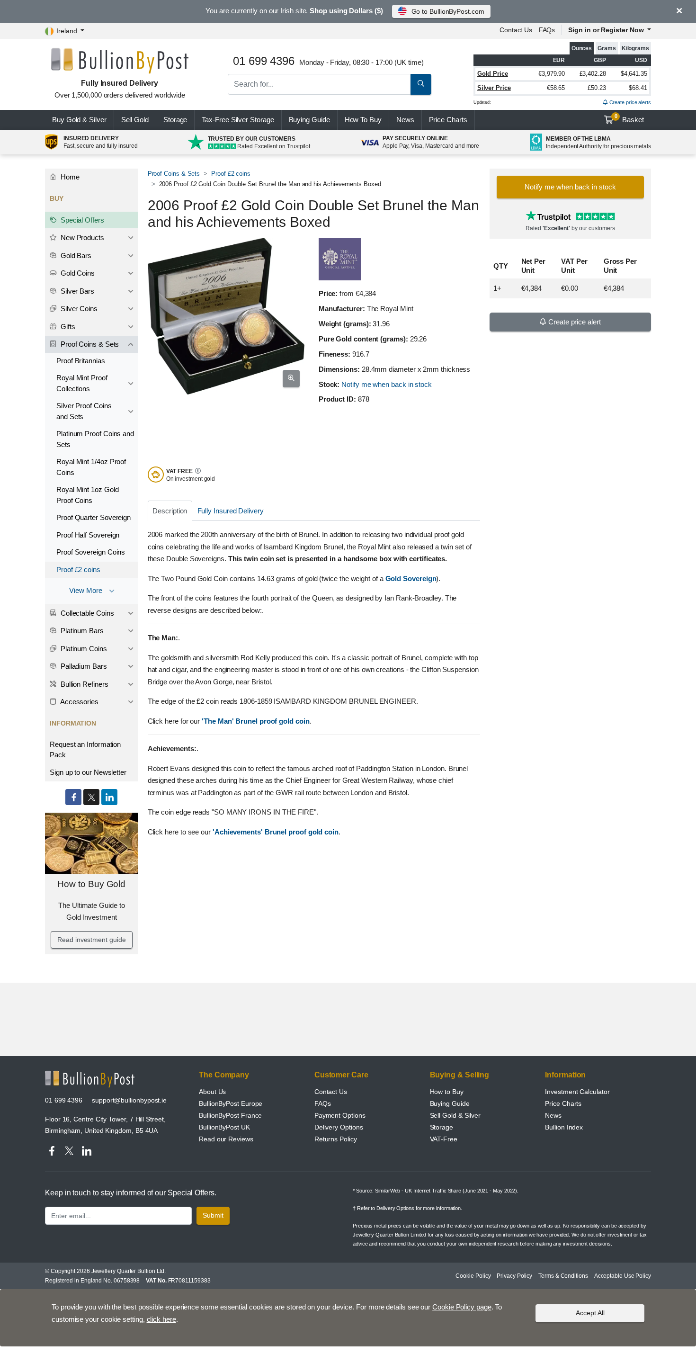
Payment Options (340, 1115)
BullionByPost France (230, 1115)
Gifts (67, 327)
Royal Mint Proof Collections (81, 383)
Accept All (590, 1313)
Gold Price (492, 73)
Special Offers (81, 220)
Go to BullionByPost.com (447, 11)
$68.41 (638, 87)
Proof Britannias (80, 361)
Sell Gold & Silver (455, 1115)
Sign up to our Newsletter (88, 772)
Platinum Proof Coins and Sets (95, 439)
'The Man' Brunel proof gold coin (255, 721)
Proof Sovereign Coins (90, 552)
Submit (213, 1215)
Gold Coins (77, 273)
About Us (212, 1091)
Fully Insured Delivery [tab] (230, 511)
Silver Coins (78, 309)
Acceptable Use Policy (622, 1276)
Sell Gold (135, 120)
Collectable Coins (86, 613)
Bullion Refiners (83, 684)
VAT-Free (443, 1139)
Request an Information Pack (85, 749)
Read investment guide (91, 939)
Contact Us (330, 1091)
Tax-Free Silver (238, 120)
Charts (448, 120)
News (405, 120)
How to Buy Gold (91, 884)
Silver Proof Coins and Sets (84, 411)
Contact (516, 30)
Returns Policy (335, 1139)
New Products (81, 237)
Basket (629, 118)
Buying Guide (309, 120)
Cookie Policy (473, 1276)
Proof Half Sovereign (87, 535)
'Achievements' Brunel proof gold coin (276, 832)
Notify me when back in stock (386, 384)
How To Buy (363, 120)
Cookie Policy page (461, 1307)
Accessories (78, 702)
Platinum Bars (81, 631)
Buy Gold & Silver (79, 120)
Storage (175, 120)
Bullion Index (564, 1127)
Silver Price (494, 87)
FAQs (547, 30)
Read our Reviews (226, 1139)
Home (69, 177)
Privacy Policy (514, 1276)
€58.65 (556, 87)
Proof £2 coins (230, 173)
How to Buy (447, 1091)
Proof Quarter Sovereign (93, 517)
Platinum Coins (83, 649)
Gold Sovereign (411, 578)
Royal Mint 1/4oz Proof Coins (91, 466)
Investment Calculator (577, 1091)
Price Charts (563, 1103)
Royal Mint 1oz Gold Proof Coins (87, 494)
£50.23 (597, 87)
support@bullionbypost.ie (129, 1100)
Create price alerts (629, 102)
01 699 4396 (63, 1100)
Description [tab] (169, 511)
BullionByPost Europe (230, 1103)
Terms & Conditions (563, 1276)
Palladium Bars (83, 666)
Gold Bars (75, 255)
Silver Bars (76, 291)
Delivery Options (338, 1127)
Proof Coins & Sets (174, 173)
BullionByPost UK (224, 1127)
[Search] (420, 84)
